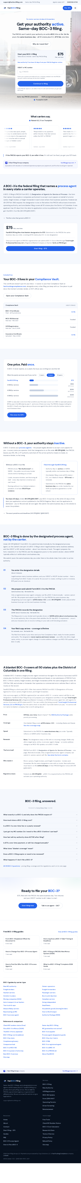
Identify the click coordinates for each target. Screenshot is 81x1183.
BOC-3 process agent (11, 1015)
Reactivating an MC (10, 1012)
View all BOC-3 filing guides (68, 932)
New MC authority (9, 986)
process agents (25, 448)
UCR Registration (49, 1091)
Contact (6, 1127)
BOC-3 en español (48, 1032)
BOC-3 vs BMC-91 (48, 1048)
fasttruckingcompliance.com (14, 286)
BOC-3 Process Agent (11, 1141)
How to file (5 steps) (49, 1012)
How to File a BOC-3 (10, 1145)
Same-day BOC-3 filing (50, 1025)
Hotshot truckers (9, 996)
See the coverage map (32, 725)
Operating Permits (49, 1102)
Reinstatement (48, 1109)
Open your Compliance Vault (17, 296)
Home (5, 1120)
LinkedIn (5, 1155)
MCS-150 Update (49, 1095)
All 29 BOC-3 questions (11, 866)
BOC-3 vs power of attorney (13, 1051)
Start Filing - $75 (9, 1130)
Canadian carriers (48, 999)
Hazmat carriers (9, 993)
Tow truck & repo (9, 1005)
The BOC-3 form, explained (12, 1032)
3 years (41, 375)
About (5, 1123)
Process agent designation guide (54, 1035)
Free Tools (46, 1120)
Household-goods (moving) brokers (55, 1009)
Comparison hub (9, 1044)
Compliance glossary (10, 1041)
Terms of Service (48, 1134)
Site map (6, 1057)
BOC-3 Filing (47, 1084)
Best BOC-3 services (10, 1054)
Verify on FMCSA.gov (59, 243)
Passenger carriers (48, 993)
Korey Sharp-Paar (41, 808)
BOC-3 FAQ (46, 1041)
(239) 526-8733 (72, 2)
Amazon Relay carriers (11, 1009)
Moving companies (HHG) (12, 999)
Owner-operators (48, 986)
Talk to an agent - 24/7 (50, 906)
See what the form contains (58, 755)
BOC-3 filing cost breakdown (13, 1035)
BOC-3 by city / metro (50, 1038)
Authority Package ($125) (51, 1015)
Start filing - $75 (40, 248)
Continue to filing (40, 84)
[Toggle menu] (75, 8)
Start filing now (28, 905)
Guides (5, 1134)
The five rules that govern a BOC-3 (18, 218)
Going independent (49, 1002)
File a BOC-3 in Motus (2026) (13, 1028)
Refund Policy (47, 1141)
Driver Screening (48, 1106)
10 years (60, 375)
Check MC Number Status (52, 1123)
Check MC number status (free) (14, 1025)
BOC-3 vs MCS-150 (10, 1048)
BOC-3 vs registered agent (51, 1044)
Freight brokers (8, 989)
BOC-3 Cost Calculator (51, 1127)
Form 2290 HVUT (49, 1098)
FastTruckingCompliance (59, 1153)
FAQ (4, 1137)
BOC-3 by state (8, 1038)
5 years (50, 375)
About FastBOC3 (48, 1054)
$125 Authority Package (60, 715)
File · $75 (67, 8)
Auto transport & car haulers (13, 1002)
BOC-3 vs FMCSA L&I (49, 1051)
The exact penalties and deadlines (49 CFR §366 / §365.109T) (27, 513)
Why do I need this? (40, 44)
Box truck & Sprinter (49, 996)
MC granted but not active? (52, 1028)
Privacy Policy (47, 1137)
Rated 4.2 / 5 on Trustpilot (41, 120)
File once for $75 (17, 415)
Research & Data (48, 1130)
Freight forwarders (49, 989)
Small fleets (46, 1005)
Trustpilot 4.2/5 (41, 100)
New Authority (48, 1088)
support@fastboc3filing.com (12, 2)
